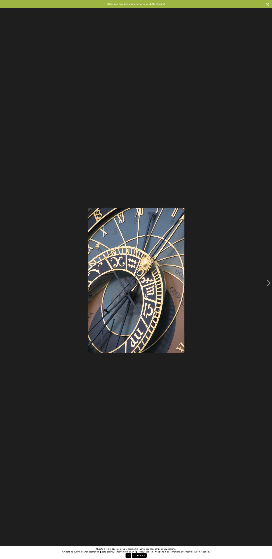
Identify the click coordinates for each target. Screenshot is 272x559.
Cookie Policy (139, 555)
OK (128, 555)
